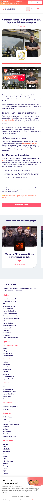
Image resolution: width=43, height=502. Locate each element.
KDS (3, 160)
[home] (9, 9)
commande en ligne (8, 120)
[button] (38, 9)
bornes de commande (29, 143)
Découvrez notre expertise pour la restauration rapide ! (19, 197)
